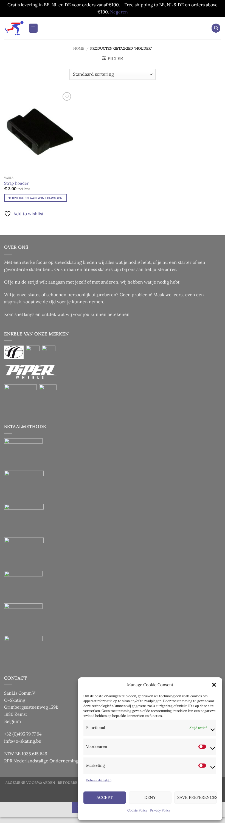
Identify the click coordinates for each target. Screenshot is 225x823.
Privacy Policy (160, 810)
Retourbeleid (72, 782)
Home (78, 48)
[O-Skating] (14, 28)
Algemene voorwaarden (30, 782)
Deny (150, 797)
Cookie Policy (137, 810)
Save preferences (197, 797)
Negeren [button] (119, 12)
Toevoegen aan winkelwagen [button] (36, 198)
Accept (105, 797)
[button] (214, 685)
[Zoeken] (216, 28)
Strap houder (16, 183)
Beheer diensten (98, 780)
